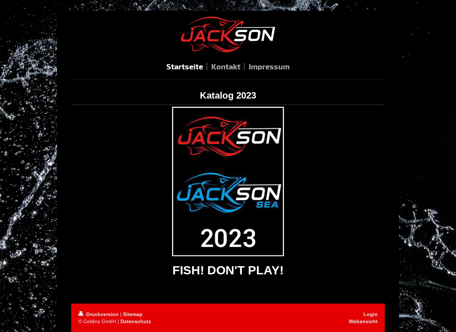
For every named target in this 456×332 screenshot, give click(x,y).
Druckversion (102, 314)
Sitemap (132, 314)
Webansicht (363, 321)
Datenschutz (135, 321)
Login (370, 314)
